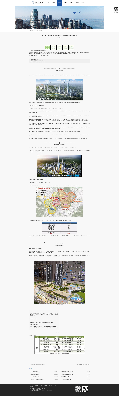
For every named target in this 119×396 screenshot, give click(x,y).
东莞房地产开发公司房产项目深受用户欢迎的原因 (37, 379)
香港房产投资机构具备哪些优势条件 (67, 374)
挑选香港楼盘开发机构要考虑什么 (35, 374)
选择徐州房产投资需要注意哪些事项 (67, 371)
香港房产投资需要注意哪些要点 (34, 376)
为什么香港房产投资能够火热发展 (67, 376)
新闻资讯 (37, 30)
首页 (48, 2)
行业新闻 (40, 30)
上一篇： (37, 364)
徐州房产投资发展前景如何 (34, 371)
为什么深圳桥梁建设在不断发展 (66, 379)
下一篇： (83, 364)
